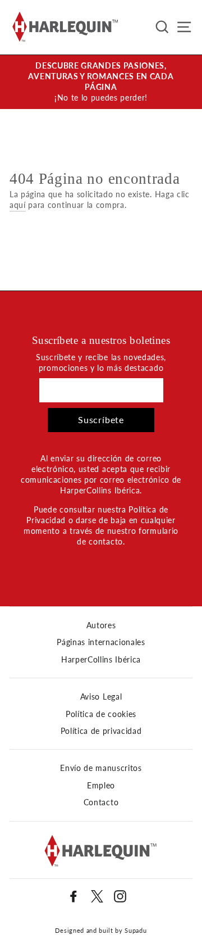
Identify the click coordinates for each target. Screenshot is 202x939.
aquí (18, 205)
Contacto (101, 802)
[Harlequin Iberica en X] (97, 896)
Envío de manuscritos (101, 768)
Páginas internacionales (101, 642)
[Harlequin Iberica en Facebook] (73, 896)
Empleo (101, 785)
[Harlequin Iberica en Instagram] (120, 896)
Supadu (135, 930)
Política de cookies (101, 714)
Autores (101, 625)
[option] (101, 82)
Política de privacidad (101, 731)
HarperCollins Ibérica (101, 659)
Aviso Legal (101, 696)
